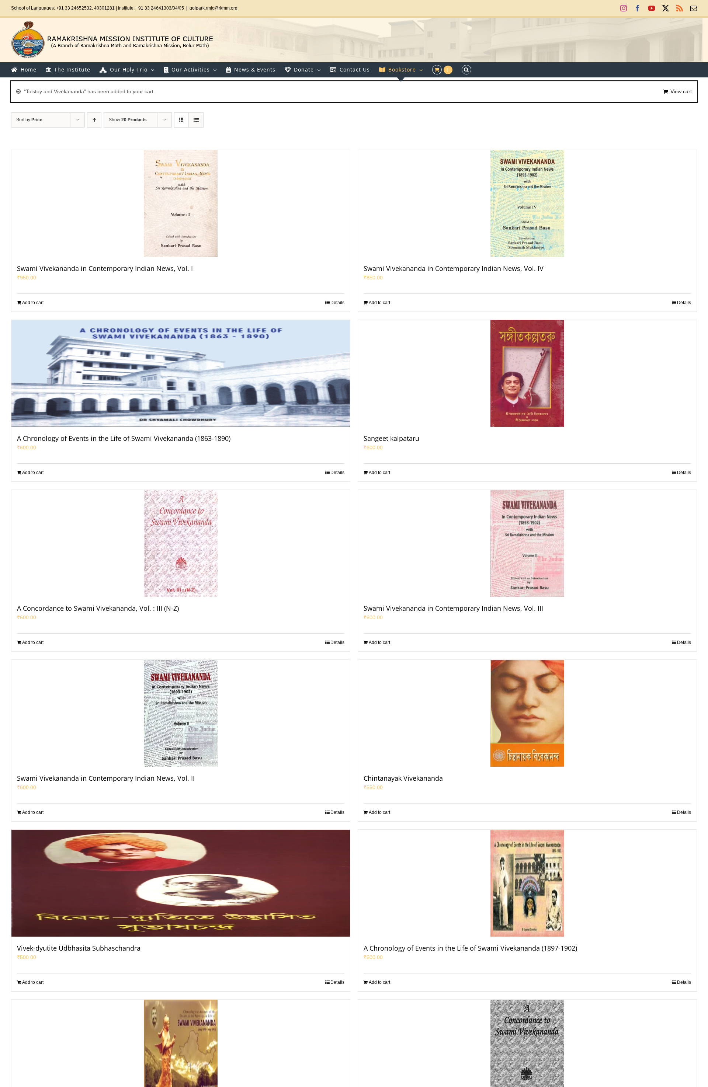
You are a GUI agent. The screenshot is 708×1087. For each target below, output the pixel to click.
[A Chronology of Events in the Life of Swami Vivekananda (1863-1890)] (180, 373)
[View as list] (196, 120)
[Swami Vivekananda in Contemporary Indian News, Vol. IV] (527, 203)
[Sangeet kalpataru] (527, 373)
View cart (681, 91)
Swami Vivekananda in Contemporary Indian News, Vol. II (106, 778)
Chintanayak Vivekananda (403, 778)
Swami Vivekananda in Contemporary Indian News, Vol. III (453, 608)
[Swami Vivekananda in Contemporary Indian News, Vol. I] (180, 203)
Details (337, 302)
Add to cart (33, 302)
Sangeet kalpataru (391, 438)
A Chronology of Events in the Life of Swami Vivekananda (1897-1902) (470, 948)
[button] (466, 69)
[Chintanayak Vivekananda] (527, 713)
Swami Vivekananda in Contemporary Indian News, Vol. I (105, 268)
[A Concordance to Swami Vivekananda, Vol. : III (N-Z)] (180, 543)
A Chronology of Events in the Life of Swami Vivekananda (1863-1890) (123, 438)
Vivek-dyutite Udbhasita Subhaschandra (78, 948)
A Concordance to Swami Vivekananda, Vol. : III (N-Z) (98, 608)
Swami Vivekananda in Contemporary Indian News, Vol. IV (454, 268)
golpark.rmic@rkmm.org (213, 8)
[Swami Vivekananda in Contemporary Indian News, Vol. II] (180, 713)
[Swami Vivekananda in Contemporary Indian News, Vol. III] (527, 543)
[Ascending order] (94, 120)
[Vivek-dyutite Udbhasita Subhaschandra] (180, 883)
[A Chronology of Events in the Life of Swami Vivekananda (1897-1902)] (527, 883)
